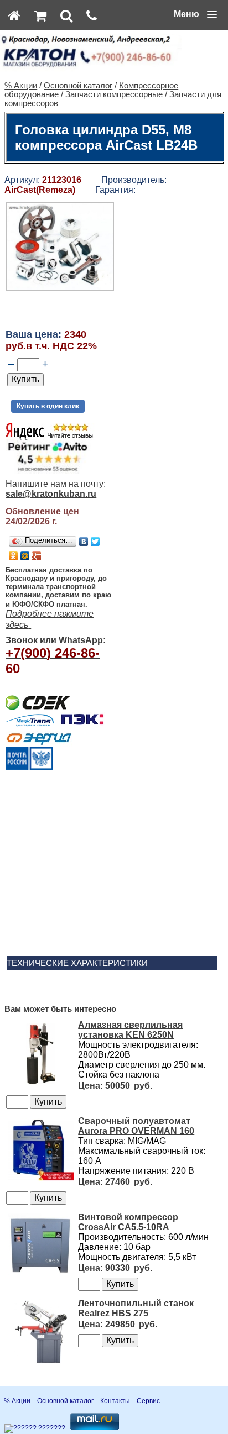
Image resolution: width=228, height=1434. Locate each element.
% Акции (20, 85)
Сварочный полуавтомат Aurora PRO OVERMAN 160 (136, 1126)
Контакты (115, 1401)
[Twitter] (95, 541)
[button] (195, 14)
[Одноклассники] (13, 556)
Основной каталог (78, 85)
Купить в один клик (48, 406)
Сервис (148, 1401)
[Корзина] (40, 15)
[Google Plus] (37, 556)
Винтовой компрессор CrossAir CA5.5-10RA (128, 1222)
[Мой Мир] (25, 556)
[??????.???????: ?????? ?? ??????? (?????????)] (34, 1428)
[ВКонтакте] (84, 541)
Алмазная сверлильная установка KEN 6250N (130, 1029)
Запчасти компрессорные (114, 94)
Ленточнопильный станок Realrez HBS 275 (136, 1308)
